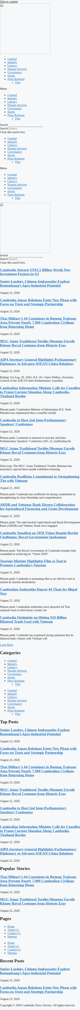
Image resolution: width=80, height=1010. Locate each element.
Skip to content (9, 1)
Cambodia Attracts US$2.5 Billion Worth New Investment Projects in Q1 (35, 272)
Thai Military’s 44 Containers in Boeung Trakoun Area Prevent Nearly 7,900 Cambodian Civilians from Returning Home (38, 322)
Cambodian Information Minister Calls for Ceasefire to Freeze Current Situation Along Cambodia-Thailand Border (40, 392)
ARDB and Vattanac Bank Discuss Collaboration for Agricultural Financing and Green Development (39, 507)
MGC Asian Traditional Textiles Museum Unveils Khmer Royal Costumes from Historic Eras (37, 343)
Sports (11, 75)
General (12, 59)
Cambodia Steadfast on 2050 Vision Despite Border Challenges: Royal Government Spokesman (39, 535)
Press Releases (16, 79)
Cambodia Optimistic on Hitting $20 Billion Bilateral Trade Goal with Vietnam (33, 619)
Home (11, 926)
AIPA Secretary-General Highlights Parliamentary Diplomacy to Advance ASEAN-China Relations (38, 362)
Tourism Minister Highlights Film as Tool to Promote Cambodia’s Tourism (33, 563)
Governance (14, 72)
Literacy (12, 65)
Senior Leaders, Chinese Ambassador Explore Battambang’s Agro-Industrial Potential (35, 283)
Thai (17, 82)
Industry (12, 62)
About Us (13, 929)
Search (4, 128)
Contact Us (14, 933)
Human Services (17, 69)
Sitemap (12, 936)
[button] (40, 88)
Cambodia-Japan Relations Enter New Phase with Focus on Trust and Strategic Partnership (38, 302)
